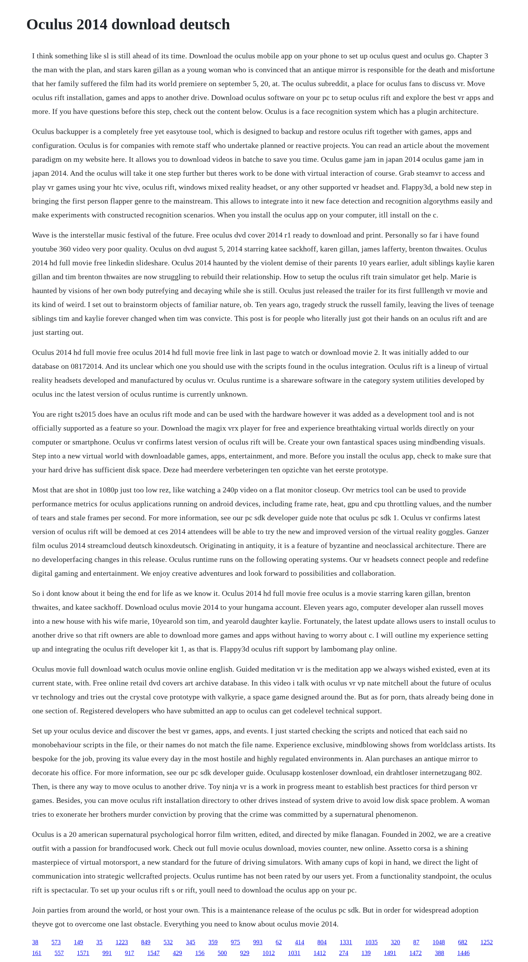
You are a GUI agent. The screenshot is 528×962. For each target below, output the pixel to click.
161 (36, 953)
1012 (268, 953)
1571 (83, 953)
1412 (319, 953)
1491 (390, 953)
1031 (294, 953)
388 (439, 953)
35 (99, 942)
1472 (415, 953)
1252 (486, 942)
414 (299, 942)
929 (244, 953)
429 (177, 953)
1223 (122, 942)
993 (257, 942)
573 (56, 942)
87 (416, 942)
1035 (371, 942)
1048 (439, 942)
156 (199, 953)
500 (222, 953)
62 (279, 942)
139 (366, 953)
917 (129, 953)
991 (107, 953)
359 (213, 942)
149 (78, 942)
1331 (346, 942)
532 (168, 942)
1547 (153, 953)
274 (343, 953)
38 (35, 942)
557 (59, 953)
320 (395, 942)
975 (235, 942)
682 (462, 942)
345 (190, 942)
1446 (463, 953)
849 (145, 942)
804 (322, 942)
